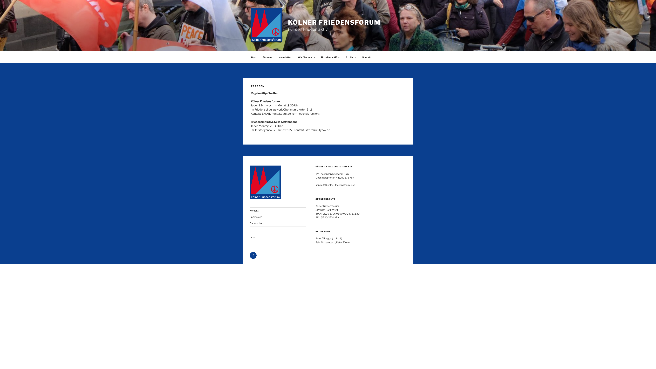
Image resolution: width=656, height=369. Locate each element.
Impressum (256, 216)
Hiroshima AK (329, 57)
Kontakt (366, 57)
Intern (253, 237)
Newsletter (285, 57)
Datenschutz (257, 223)
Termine (267, 57)
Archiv (349, 57)
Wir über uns (305, 57)
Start (253, 57)
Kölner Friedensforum (334, 22)
